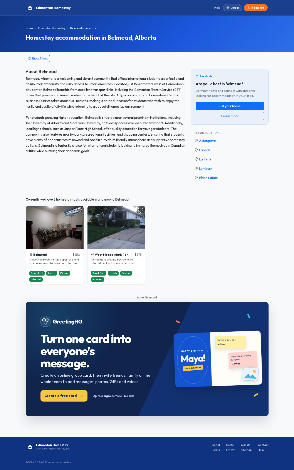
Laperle (205, 150)
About (216, 444)
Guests (245, 444)
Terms (216, 449)
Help (261, 449)
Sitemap (246, 449)
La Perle (205, 159)
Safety (230, 449)
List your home (230, 106)
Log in (235, 8)
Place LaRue (208, 177)
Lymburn (205, 168)
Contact (263, 444)
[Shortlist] (79, 210)
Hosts (230, 444)
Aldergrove (207, 140)
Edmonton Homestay (52, 28)
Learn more (230, 116)
